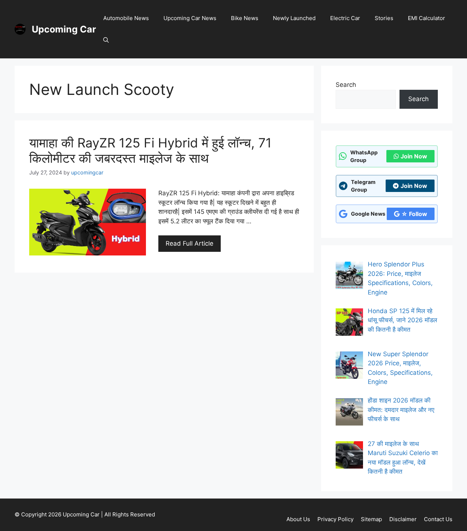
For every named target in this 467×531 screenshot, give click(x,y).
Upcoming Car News (189, 18)
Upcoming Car (64, 29)
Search (346, 84)
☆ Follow (414, 214)
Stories (384, 18)
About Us (298, 519)
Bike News (244, 18)
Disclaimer (403, 519)
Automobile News (126, 18)
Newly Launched (294, 18)
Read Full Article (189, 243)
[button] (106, 40)
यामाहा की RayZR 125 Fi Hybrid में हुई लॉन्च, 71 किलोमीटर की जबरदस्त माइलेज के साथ (150, 150)
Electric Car (345, 18)
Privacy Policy (335, 519)
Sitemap (371, 519)
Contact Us (438, 519)
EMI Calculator (426, 18)
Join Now (414, 156)
